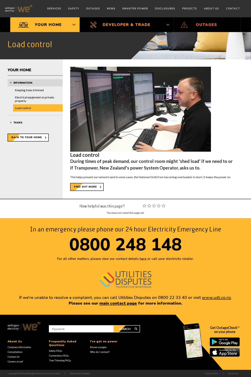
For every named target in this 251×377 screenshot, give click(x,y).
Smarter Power (135, 8)
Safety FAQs (55, 350)
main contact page (118, 303)
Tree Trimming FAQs (60, 360)
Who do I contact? (100, 351)
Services (54, 8)
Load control (23, 108)
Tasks (17, 122)
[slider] (154, 205)
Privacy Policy (211, 373)
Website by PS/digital (80, 373)
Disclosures (165, 8)
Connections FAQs (59, 355)
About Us (211, 8)
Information (22, 83)
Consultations (15, 351)
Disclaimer (233, 373)
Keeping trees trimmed (29, 90)
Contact (233, 8)
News (111, 8)
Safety (73, 8)
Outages (93, 8)
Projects (189, 8)
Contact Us (13, 356)
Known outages (98, 347)
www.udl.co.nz (216, 297)
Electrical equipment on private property (34, 98)
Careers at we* (15, 361)
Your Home (19, 70)
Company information (19, 347)
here (143, 258)
